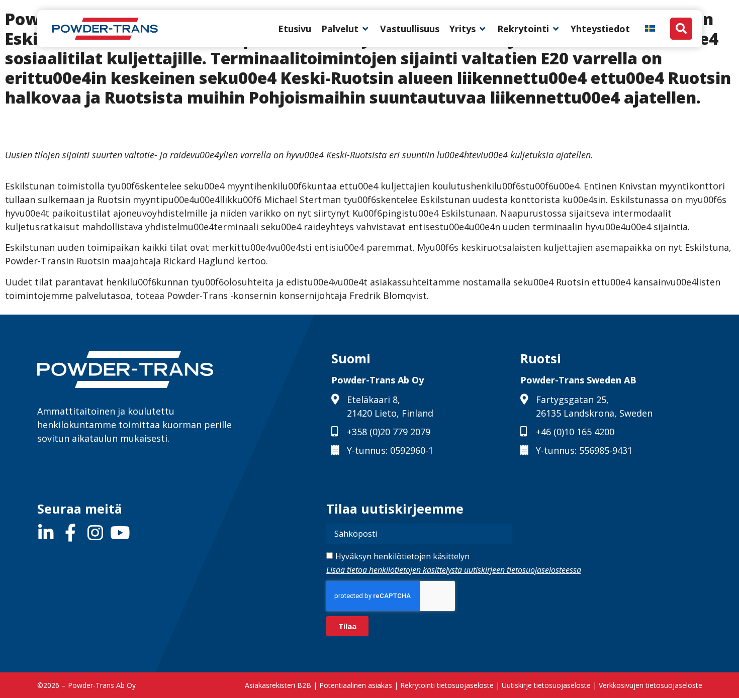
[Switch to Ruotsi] (650, 28)
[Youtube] (120, 532)
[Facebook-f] (70, 532)
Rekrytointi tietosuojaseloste (447, 685)
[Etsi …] (681, 29)
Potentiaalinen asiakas (355, 685)
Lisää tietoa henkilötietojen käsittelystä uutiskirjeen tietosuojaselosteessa (453, 569)
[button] (345, 29)
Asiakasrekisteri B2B (278, 685)
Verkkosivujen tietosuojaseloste (650, 685)
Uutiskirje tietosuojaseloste (546, 685)
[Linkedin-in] (46, 532)
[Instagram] (95, 532)
